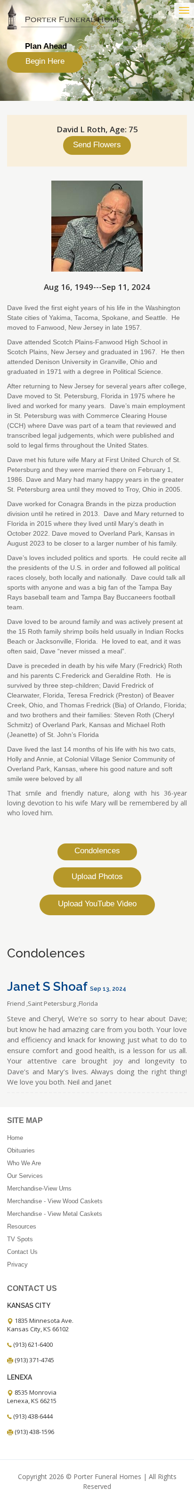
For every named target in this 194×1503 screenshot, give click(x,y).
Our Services (25, 1175)
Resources (21, 1226)
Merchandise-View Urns (39, 1188)
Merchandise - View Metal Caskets (54, 1213)
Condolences (97, 850)
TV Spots (20, 1239)
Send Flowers (97, 144)
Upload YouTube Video (97, 903)
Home (15, 1137)
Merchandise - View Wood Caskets (55, 1201)
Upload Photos (97, 876)
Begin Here (45, 61)
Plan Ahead (46, 46)
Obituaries (21, 1150)
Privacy (17, 1264)
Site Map (25, 1120)
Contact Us (22, 1251)
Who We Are (24, 1163)
